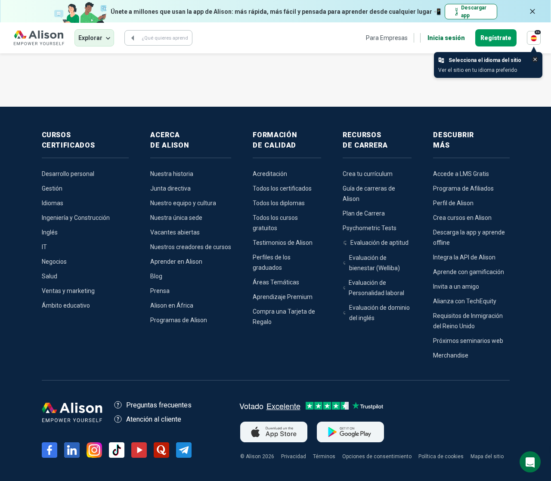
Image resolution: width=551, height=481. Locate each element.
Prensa (160, 290)
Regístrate (495, 37)
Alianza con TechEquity (464, 301)
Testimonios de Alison (283, 242)
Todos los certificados (282, 188)
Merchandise (450, 355)
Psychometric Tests (369, 228)
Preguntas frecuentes (159, 405)
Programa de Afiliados (463, 188)
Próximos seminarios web (468, 340)
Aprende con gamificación (468, 271)
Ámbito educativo (66, 305)
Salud (49, 276)
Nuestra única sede (176, 217)
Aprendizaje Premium (283, 296)
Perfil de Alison (453, 203)
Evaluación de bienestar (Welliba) (374, 262)
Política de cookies (441, 456)
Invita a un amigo (456, 286)
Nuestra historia (171, 173)
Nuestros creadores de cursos (190, 247)
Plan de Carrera (364, 213)
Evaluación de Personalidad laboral (376, 287)
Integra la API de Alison (464, 257)
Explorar (90, 37)
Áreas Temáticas (276, 282)
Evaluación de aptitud (379, 242)
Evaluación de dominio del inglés (379, 312)
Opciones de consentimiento (377, 456)
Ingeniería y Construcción (76, 217)
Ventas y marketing (68, 290)
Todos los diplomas (279, 203)
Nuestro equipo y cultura (183, 203)
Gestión (52, 188)
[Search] (132, 38)
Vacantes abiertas (175, 232)
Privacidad (293, 456)
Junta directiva (170, 188)
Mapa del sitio (487, 456)
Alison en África (171, 305)
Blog (156, 276)
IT (44, 247)
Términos (324, 456)
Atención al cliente (153, 419)
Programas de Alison (178, 320)
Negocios (54, 261)
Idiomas (52, 203)
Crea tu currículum (368, 173)
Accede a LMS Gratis (461, 173)
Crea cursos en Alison (462, 217)
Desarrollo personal (68, 173)
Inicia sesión (446, 37)
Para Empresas (387, 37)
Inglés (50, 232)
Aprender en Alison (176, 261)
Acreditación (270, 173)
